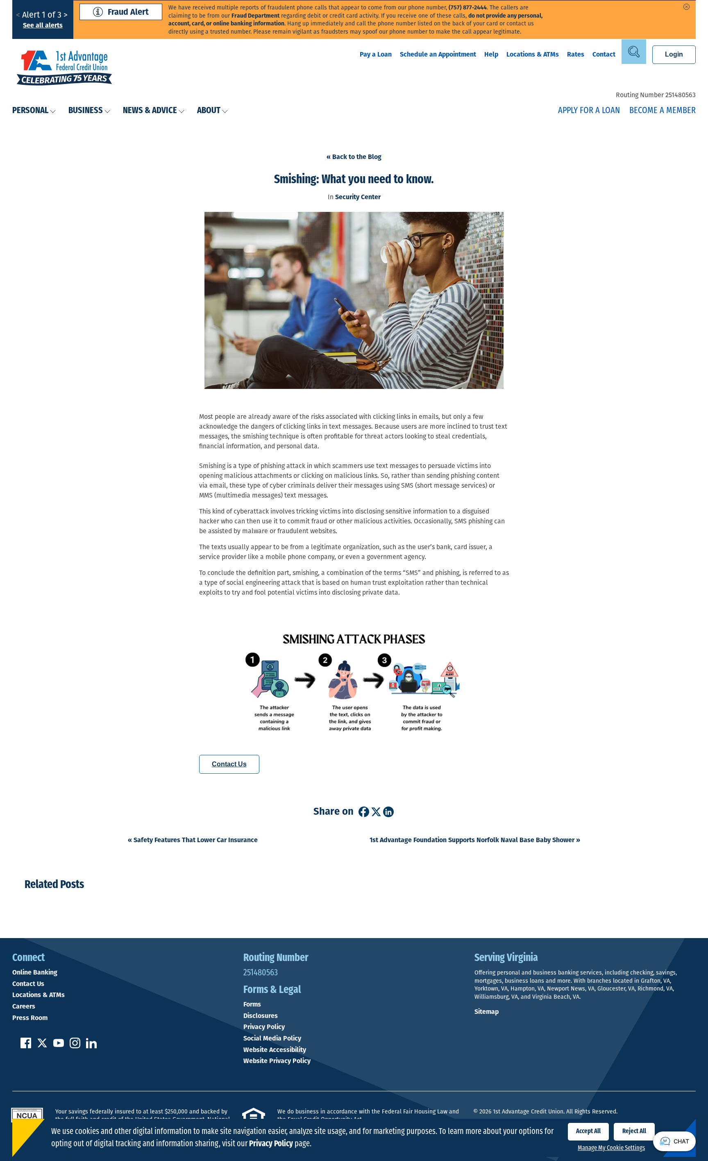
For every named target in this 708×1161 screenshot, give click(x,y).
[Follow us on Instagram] (75, 1046)
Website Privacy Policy (277, 1061)
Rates (575, 54)
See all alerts (43, 25)
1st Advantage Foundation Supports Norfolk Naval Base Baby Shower (475, 840)
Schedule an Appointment (438, 54)
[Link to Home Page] (64, 69)
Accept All (588, 1131)
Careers (23, 1006)
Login (674, 54)
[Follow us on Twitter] (42, 1046)
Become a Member (662, 111)
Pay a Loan (376, 54)
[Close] (686, 7)
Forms (252, 1004)
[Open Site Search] (634, 51)
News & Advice (150, 111)
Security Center (358, 197)
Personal (30, 111)
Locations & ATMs (532, 54)
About (208, 111)
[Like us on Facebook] (25, 1046)
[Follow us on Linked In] (91, 1046)
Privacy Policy (264, 1027)
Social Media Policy (272, 1038)
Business (85, 111)
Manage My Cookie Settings (611, 1148)
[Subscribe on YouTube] (58, 1046)
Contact (603, 54)
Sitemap (486, 1012)
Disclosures (260, 1016)
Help (491, 54)
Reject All (634, 1131)
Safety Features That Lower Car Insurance (193, 840)
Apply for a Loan (589, 111)
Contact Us (229, 764)
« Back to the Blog (354, 157)
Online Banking (34, 972)
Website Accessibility (274, 1050)
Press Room (30, 1018)
